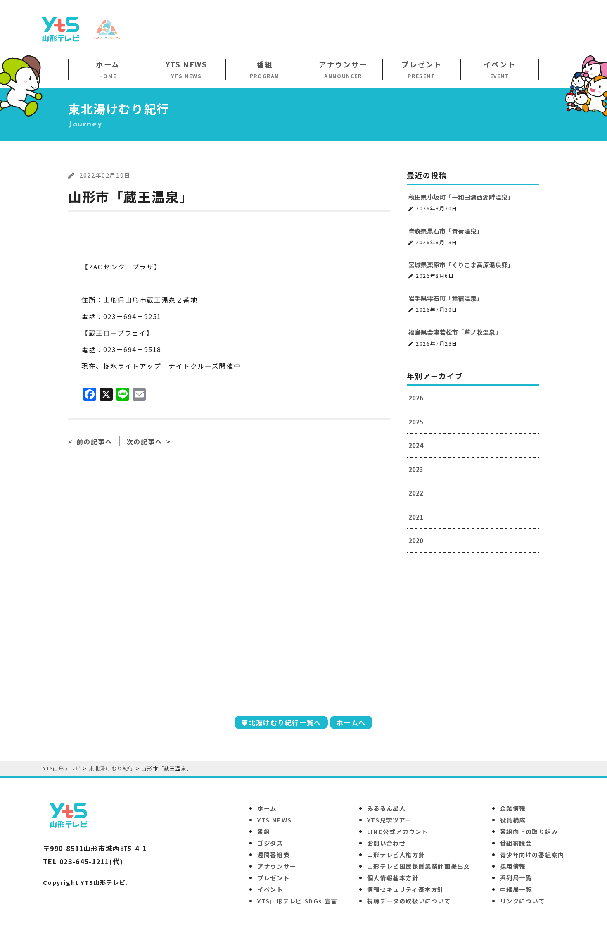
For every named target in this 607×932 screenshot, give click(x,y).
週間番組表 (273, 854)
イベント (270, 889)
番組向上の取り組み (529, 831)
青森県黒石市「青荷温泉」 (445, 230)
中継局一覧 (516, 889)
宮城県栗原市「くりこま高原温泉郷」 (461, 264)
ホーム (267, 808)
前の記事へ (94, 441)
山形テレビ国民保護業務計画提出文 (418, 866)
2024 (415, 445)
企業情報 (513, 808)
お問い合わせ (386, 843)
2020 (415, 540)
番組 (263, 831)
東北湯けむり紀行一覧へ (281, 722)
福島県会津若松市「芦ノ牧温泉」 (454, 332)
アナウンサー (276, 866)
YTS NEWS (274, 819)
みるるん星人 (386, 808)
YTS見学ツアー (389, 819)
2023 (415, 469)
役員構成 (513, 819)
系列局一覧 (516, 877)
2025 (415, 421)
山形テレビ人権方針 (396, 854)
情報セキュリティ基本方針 (405, 889)
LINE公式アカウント (397, 831)
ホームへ (351, 722)
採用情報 (513, 866)
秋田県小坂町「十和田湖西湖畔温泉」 (461, 197)
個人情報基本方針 (393, 877)
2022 (415, 493)
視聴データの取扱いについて (409, 900)
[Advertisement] (421, 28)
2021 (415, 516)
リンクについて (522, 900)
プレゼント (273, 877)
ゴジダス (270, 843)
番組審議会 (516, 843)
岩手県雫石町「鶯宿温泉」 (445, 298)
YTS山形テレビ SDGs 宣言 (297, 900)
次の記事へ (144, 441)
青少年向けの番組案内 (532, 854)
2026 (415, 397)
